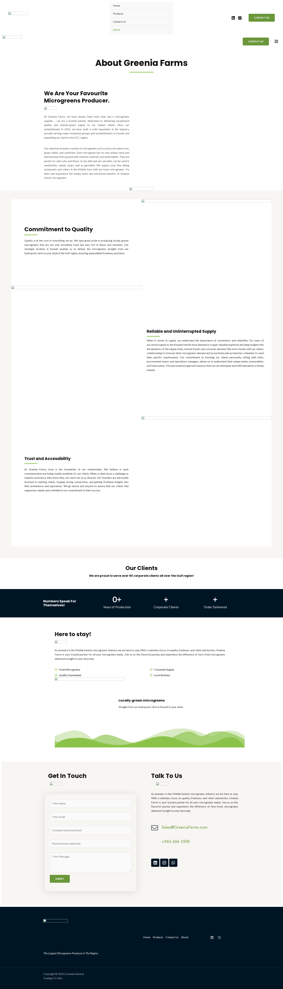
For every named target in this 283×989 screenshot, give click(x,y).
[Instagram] (240, 18)
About (116, 29)
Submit (59, 878)
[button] (262, 18)
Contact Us (119, 21)
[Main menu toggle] (276, 41)
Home (116, 5)
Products (118, 13)
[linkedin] (233, 18)
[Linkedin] (212, 937)
